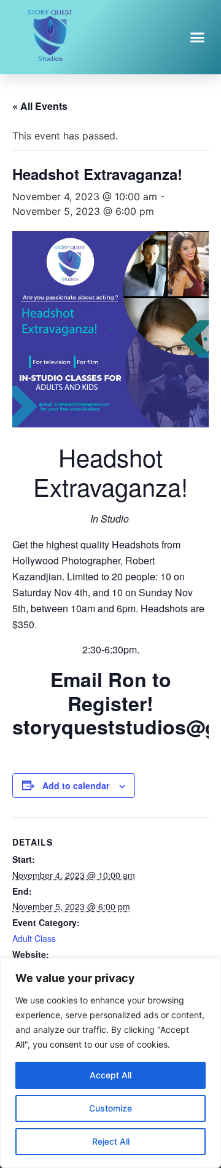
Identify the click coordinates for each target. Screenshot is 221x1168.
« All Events (40, 106)
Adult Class (34, 938)
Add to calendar (75, 785)
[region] (110, 1063)
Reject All (111, 1141)
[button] (197, 37)
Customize (110, 1108)
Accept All (110, 1075)
